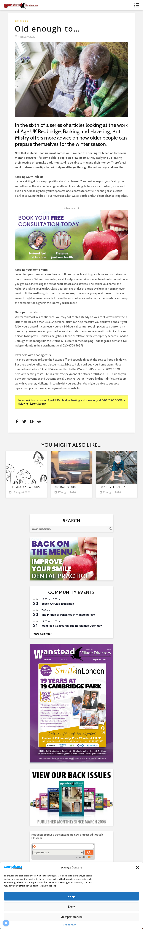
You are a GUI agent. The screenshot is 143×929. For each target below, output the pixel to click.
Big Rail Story (66, 487)
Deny (71, 906)
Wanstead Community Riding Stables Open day (72, 625)
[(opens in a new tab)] (71, 703)
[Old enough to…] (71, 79)
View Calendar (42, 633)
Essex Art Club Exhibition (58, 603)
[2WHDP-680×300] (71, 235)
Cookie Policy (69, 924)
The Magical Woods (24, 487)
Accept (71, 896)
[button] (137, 867)
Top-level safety (113, 487)
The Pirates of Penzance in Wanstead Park (68, 614)
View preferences (71, 917)
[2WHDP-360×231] (71, 558)
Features (21, 21)
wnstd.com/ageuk (34, 403)
